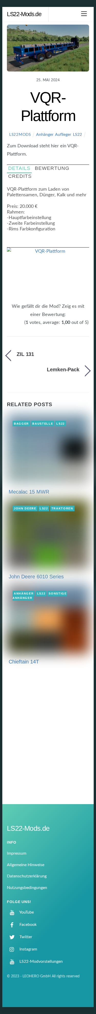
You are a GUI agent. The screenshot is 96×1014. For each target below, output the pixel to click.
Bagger (21, 423)
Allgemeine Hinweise (25, 865)
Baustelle (42, 423)
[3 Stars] (15, 325)
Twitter (25, 937)
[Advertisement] (48, 738)
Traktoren (62, 508)
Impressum (16, 853)
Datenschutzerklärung (27, 876)
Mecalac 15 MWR (29, 492)
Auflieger (63, 134)
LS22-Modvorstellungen (40, 961)
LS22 (77, 134)
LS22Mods (20, 135)
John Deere (25, 508)
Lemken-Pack (63, 369)
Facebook (27, 925)
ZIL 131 (25, 354)
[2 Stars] (12, 325)
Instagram (27, 949)
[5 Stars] (21, 325)
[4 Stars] (18, 325)
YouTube (26, 912)
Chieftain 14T (24, 661)
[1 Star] (9, 325)
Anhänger (44, 134)
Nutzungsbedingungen (27, 888)
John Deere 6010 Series (36, 576)
